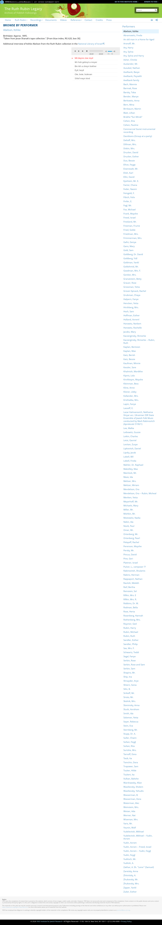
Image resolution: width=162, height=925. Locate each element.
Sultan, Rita (129, 746)
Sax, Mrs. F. (128, 648)
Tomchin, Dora (130, 762)
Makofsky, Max (130, 468)
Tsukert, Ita (128, 774)
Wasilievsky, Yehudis (133, 790)
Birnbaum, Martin (132, 108)
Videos (63, 19)
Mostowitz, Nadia (131, 517)
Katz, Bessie (129, 359)
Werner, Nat (129, 815)
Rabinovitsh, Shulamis (134, 570)
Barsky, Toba (129, 92)
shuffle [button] (112, 54)
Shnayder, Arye (131, 680)
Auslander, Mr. (130, 63)
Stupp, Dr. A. (129, 733)
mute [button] (106, 51)
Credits (99, 19)
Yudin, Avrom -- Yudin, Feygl (137, 850)
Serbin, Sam (129, 668)
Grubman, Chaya (131, 295)
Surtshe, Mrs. (129, 750)
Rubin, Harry (129, 627)
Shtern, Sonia (130, 684)
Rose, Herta (129, 611)
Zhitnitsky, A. (129, 875)
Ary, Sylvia (128, 51)
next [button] (82, 51)
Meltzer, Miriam (131, 485)
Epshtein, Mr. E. (131, 180)
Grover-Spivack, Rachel (134, 290)
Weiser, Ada (129, 811)
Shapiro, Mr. (129, 672)
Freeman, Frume (131, 225)
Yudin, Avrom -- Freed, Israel (137, 846)
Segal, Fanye (129, 656)
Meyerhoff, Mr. (130, 501)
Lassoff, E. (128, 408)
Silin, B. (126, 688)
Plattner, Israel (130, 562)
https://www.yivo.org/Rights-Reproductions (15, 907)
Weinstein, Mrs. (131, 807)
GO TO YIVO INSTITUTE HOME (126, 2)
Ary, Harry (128, 47)
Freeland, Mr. (130, 221)
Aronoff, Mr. (129, 43)
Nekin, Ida (128, 521)
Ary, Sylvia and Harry (133, 55)
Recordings (35, 19)
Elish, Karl (128, 172)
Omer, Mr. (128, 530)
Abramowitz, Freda (132, 35)
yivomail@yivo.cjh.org (123, 910)
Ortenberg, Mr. (130, 534)
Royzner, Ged (130, 623)
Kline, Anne (129, 387)
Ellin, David (128, 176)
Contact (88, 19)
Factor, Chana (130, 184)
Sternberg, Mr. (130, 729)
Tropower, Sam (130, 766)
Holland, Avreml (131, 319)
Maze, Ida (128, 476)
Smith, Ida (128, 713)
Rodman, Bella (130, 607)
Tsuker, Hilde (129, 770)
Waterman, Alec (131, 803)
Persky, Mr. (128, 550)
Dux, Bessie (129, 160)
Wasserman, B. (130, 794)
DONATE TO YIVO (150, 2)
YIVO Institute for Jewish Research (49, 921)
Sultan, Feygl (129, 741)
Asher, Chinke (130, 59)
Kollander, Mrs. (130, 395)
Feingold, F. (128, 193)
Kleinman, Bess (131, 383)
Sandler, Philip (130, 644)
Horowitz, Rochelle (132, 327)
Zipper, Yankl (129, 887)
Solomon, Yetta (130, 717)
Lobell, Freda (129, 460)
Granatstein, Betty (132, 278)
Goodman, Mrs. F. (132, 270)
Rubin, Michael (130, 631)
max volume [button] (114, 51)
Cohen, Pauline (130, 124)
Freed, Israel (129, 217)
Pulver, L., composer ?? (134, 566)
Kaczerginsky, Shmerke (134, 335)
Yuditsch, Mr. (129, 859)
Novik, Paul (128, 525)
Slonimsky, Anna (131, 705)
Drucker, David (130, 152)
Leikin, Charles (130, 436)
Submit (156, 10)
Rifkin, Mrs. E (129, 595)
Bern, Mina (128, 104)
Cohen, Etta (129, 120)
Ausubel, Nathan (131, 67)
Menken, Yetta (130, 497)
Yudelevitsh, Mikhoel (133, 831)
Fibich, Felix (129, 197)
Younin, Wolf (129, 827)
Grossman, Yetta (131, 286)
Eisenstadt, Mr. (130, 168)
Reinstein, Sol (130, 591)
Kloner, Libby (129, 391)
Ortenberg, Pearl (131, 538)
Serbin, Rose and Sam (134, 664)
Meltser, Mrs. (129, 481)
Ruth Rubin (20, 19)
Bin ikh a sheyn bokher (85, 66)
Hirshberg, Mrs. (131, 307)
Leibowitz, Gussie (132, 432)
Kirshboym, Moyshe (133, 379)
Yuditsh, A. (128, 863)
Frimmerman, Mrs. (132, 238)
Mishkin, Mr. (129, 513)
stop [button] (86, 51)
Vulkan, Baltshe (131, 778)
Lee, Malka (128, 428)
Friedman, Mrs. (130, 233)
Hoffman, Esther (131, 315)
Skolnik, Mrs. (129, 701)
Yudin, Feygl (129, 854)
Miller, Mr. (128, 509)
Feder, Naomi (130, 189)
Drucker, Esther (131, 156)
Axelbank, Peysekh (132, 76)
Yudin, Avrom (130, 842)
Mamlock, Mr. (130, 472)
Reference (76, 19)
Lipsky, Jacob (129, 452)
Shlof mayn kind (82, 78)
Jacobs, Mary (129, 331)
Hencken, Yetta (130, 303)
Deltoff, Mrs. (129, 140)
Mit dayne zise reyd (84, 58)
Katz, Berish (129, 355)
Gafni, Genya (129, 242)
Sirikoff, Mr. (129, 693)
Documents (51, 19)
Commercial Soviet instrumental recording (139, 131)
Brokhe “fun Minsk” (132, 116)
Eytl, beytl (79, 70)
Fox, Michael (129, 209)
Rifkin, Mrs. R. (130, 599)
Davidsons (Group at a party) (137, 136)
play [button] (79, 51)
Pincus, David (130, 554)
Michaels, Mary (130, 505)
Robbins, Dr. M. (131, 603)
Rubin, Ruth (129, 635)
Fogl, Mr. (127, 205)
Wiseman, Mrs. (130, 819)
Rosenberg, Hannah (133, 615)
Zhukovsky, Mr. (130, 879)
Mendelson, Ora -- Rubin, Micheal (139, 493)
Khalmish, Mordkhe (133, 371)
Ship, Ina (127, 676)
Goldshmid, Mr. (131, 266)
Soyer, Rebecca (130, 721)
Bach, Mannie (130, 84)
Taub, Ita (127, 758)
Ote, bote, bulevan (83, 74)
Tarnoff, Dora (129, 754)
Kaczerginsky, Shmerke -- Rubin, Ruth (139, 341)
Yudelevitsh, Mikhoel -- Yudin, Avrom (137, 837)
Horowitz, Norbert (132, 323)
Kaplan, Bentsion (131, 346)
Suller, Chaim (130, 737)
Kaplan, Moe (129, 350)
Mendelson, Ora (131, 489)
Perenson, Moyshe (132, 546)
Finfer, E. (127, 201)
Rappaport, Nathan (132, 578)
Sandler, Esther (131, 640)
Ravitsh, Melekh (131, 582)
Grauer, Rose (129, 282)
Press (109, 19)
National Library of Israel (90, 43)
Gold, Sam (128, 250)
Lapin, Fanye (129, 404)
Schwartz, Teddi (131, 652)
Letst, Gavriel (129, 440)
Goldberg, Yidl (130, 258)
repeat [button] (108, 54)
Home (8, 19)
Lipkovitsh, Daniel (132, 448)
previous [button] (75, 51)
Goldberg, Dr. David (133, 254)
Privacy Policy (126, 921)
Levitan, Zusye (130, 444)
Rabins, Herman (131, 574)
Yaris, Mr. (128, 823)
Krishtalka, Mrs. (131, 399)
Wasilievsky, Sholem (133, 786)
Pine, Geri (128, 558)
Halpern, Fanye (131, 299)
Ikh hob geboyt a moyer (86, 62)
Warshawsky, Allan (132, 782)
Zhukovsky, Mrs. (131, 883)
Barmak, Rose (130, 88)
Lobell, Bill (128, 456)
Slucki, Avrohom (131, 709)
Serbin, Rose (129, 660)
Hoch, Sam (128, 311)
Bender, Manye (131, 96)
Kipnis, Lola (129, 375)
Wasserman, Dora (132, 798)
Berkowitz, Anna (131, 100)
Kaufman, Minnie (131, 363)
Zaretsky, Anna (130, 871)
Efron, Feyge (129, 164)
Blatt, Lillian (129, 112)
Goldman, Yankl (131, 262)
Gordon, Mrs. (129, 274)
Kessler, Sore (129, 367)
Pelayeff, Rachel (131, 542)
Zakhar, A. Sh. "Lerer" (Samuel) (138, 867)
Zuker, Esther (130, 891)
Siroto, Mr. (128, 697)
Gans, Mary (129, 246)
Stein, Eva (128, 725)
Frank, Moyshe (130, 213)
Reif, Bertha (129, 587)
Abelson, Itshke (130, 31)
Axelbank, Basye (131, 72)
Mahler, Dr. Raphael (133, 464)
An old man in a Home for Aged (138, 39)
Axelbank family (131, 80)
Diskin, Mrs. (129, 148)
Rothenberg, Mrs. (132, 619)
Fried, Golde (129, 229)
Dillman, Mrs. (130, 144)
